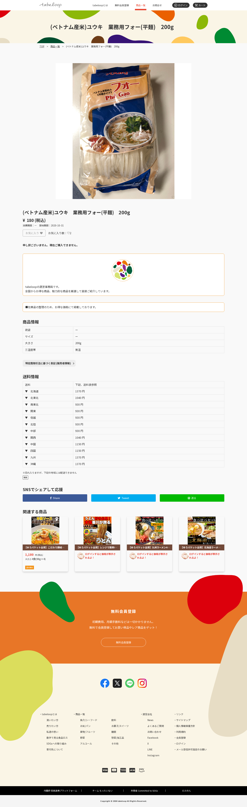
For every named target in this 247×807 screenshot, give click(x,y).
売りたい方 (52, 726)
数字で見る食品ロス (57, 737)
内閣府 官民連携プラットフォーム (60, 791)
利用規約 (181, 732)
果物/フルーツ (87, 731)
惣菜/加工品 (117, 737)
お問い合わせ (154, 731)
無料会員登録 (122, 5)
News (150, 720)
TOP (41, 46)
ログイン (181, 743)
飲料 (113, 720)
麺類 (113, 731)
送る (193, 498)
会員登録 (181, 737)
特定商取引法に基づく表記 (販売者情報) (48, 363)
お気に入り (32, 233)
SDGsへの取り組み (57, 743)
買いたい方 (52, 720)
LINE (150, 749)
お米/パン (85, 726)
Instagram (153, 755)
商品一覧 (140, 5)
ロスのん (186, 791)
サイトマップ (183, 720)
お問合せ (157, 5)
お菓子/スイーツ (120, 726)
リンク (179, 714)
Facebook (152, 737)
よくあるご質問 (155, 726)
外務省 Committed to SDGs (144, 791)
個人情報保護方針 (185, 726)
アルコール (86, 743)
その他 (114, 743)
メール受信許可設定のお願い (191, 749)
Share (56, 498)
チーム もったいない (102, 791)
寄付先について (55, 749)
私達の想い (52, 731)
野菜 (82, 737)
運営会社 (147, 714)
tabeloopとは (100, 5)
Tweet (125, 498)
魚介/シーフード (88, 720)
